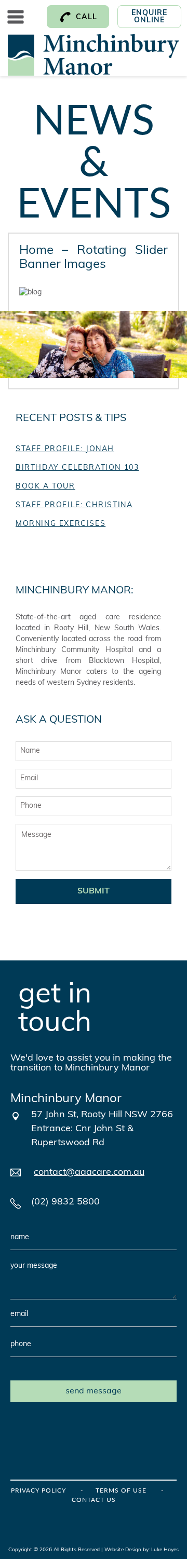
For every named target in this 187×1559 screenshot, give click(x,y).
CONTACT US (94, 1499)
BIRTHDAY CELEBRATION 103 (77, 468)
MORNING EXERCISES (60, 524)
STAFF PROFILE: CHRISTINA (74, 505)
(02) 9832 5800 (65, 1202)
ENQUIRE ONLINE (149, 16)
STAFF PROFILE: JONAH (65, 449)
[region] (93, 344)
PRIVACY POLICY (38, 1490)
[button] (12, 344)
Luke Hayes (165, 1550)
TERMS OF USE (121, 1490)
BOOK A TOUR (45, 487)
